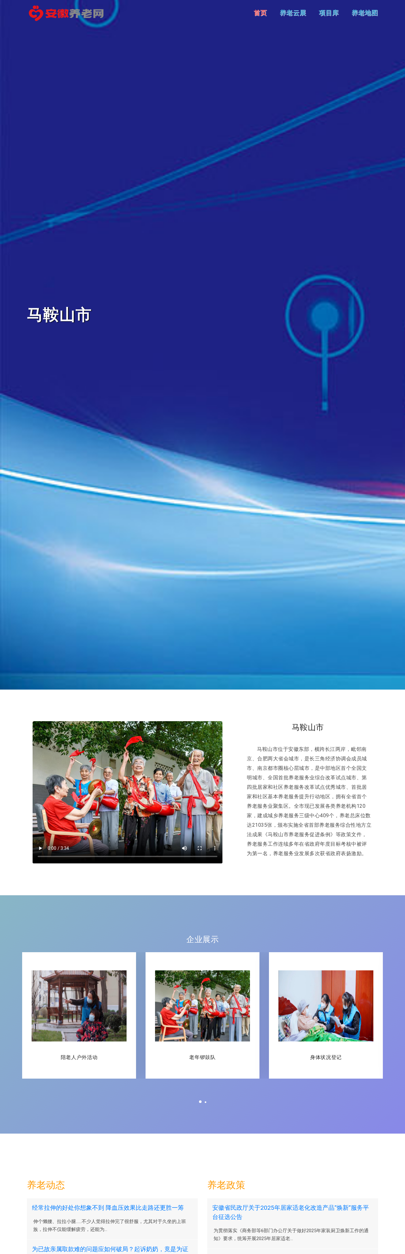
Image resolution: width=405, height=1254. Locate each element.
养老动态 (46, 1184)
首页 (260, 12)
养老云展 (293, 12)
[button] (200, 1101)
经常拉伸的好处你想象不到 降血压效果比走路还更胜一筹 (108, 1207)
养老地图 (365, 12)
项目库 (329, 12)
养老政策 (226, 1184)
